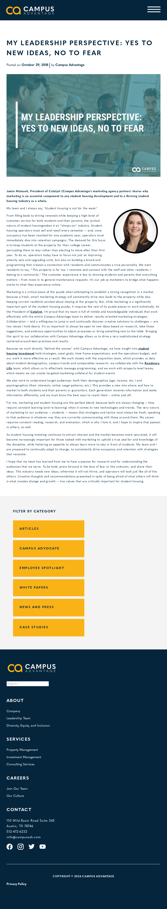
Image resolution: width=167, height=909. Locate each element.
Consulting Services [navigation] (21, 764)
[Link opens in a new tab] (10, 849)
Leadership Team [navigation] (18, 718)
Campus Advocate (40, 548)
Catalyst (36, 312)
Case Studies (34, 627)
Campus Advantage (70, 65)
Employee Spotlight (42, 568)
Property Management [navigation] (22, 750)
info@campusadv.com (24, 837)
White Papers (34, 587)
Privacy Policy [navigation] (16, 884)
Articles (29, 529)
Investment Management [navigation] (24, 757)
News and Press (37, 607)
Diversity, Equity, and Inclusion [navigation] (28, 725)
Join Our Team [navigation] (17, 789)
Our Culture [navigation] (15, 796)
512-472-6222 (17, 831)
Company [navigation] (13, 711)
